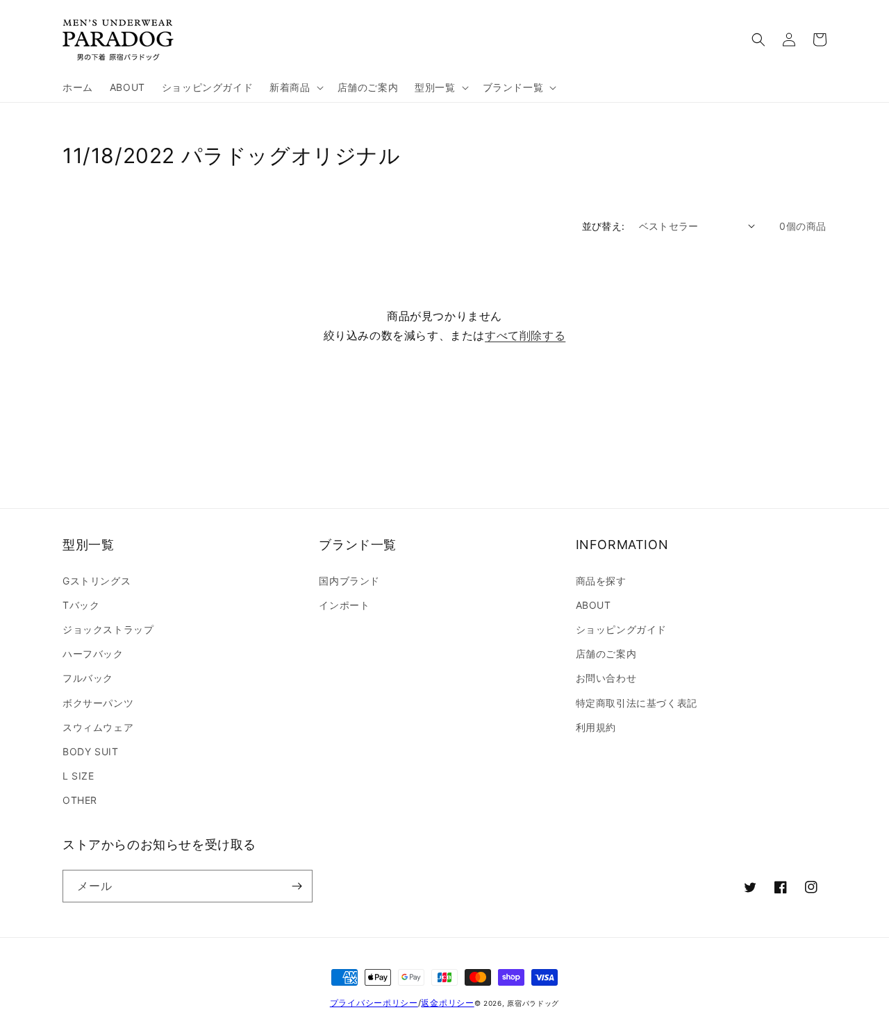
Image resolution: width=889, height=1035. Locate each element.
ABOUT (593, 605)
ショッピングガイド (621, 629)
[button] (295, 87)
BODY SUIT (90, 751)
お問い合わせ (606, 678)
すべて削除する (525, 335)
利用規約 (596, 727)
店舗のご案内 (606, 653)
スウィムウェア (98, 727)
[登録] (296, 886)
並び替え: (603, 226)
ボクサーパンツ (98, 703)
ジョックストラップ (108, 629)
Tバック (81, 605)
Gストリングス (97, 581)
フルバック (88, 678)
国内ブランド (349, 581)
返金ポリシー (447, 1003)
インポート (344, 605)
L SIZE (78, 776)
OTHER (80, 800)
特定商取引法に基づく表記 (636, 703)
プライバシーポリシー (374, 1003)
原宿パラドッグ (533, 1003)
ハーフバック (93, 653)
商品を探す (601, 581)
